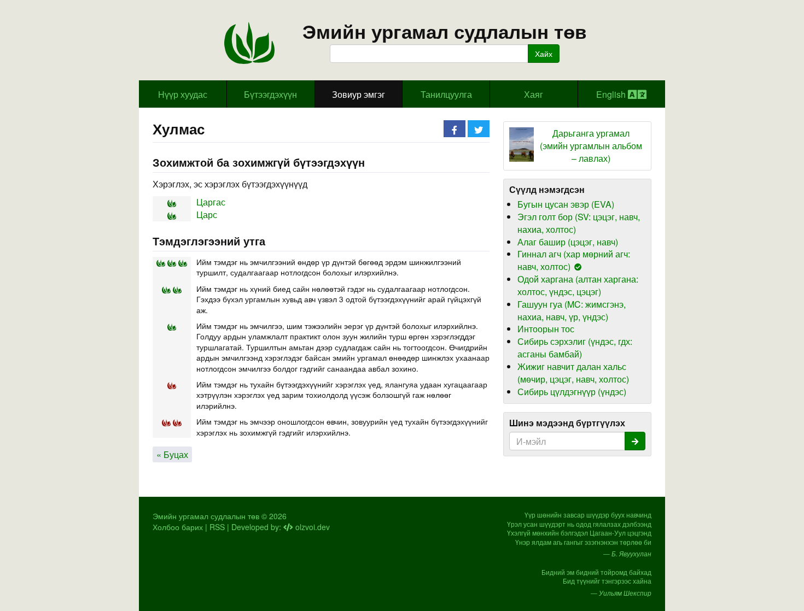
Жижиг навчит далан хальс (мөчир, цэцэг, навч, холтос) (573, 372)
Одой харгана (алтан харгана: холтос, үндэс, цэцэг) (577, 285)
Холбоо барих (178, 526)
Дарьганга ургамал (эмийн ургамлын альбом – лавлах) (591, 145)
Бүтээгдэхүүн (270, 94)
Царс (206, 214)
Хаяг (533, 94)
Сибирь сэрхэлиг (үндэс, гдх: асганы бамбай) (574, 347)
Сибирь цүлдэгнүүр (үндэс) (571, 391)
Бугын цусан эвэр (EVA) (565, 204)
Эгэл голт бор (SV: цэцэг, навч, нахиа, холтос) (578, 223)
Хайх (543, 53)
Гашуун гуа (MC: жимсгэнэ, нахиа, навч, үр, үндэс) (571, 310)
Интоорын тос (545, 328)
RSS (217, 526)
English (612, 94)
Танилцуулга (446, 94)
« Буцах (172, 454)
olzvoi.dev (311, 526)
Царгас (210, 202)
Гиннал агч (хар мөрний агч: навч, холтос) (573, 260)
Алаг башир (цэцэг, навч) (567, 242)
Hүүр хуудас (182, 94)
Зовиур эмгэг (358, 94)
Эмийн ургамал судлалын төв (444, 31)
